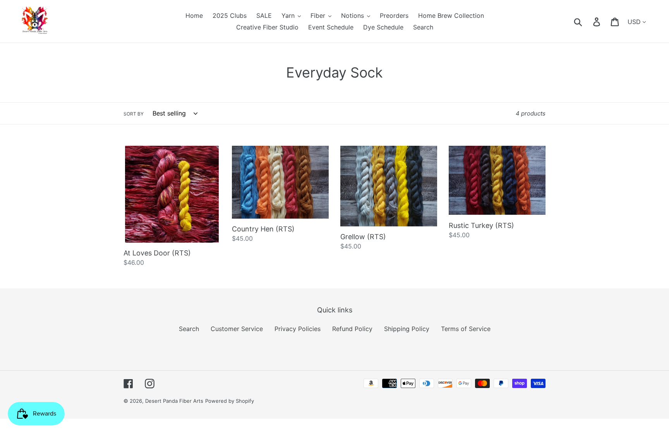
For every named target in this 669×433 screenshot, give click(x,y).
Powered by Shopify (229, 401)
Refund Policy (352, 329)
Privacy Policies (297, 329)
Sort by (134, 114)
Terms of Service (466, 329)
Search (189, 329)
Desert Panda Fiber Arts (174, 401)
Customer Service (237, 329)
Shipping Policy (406, 329)
